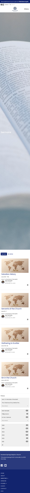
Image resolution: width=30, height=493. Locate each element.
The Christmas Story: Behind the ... (11, 402)
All (2, 445)
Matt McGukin (15, 410)
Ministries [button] (4, 478)
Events (3, 486)
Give (2, 491)
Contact (3, 488)
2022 (15, 438)
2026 (15, 425)
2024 (15, 432)
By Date (4, 254)
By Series (10, 254)
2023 (15, 435)
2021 (15, 441)
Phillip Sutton (15, 414)
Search (6, 4)
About (3, 476)
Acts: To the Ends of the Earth (10, 399)
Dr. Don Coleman (15, 417)
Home (2, 473)
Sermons (3, 481)
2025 (15, 428)
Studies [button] (3, 483)
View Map (3, 459)
